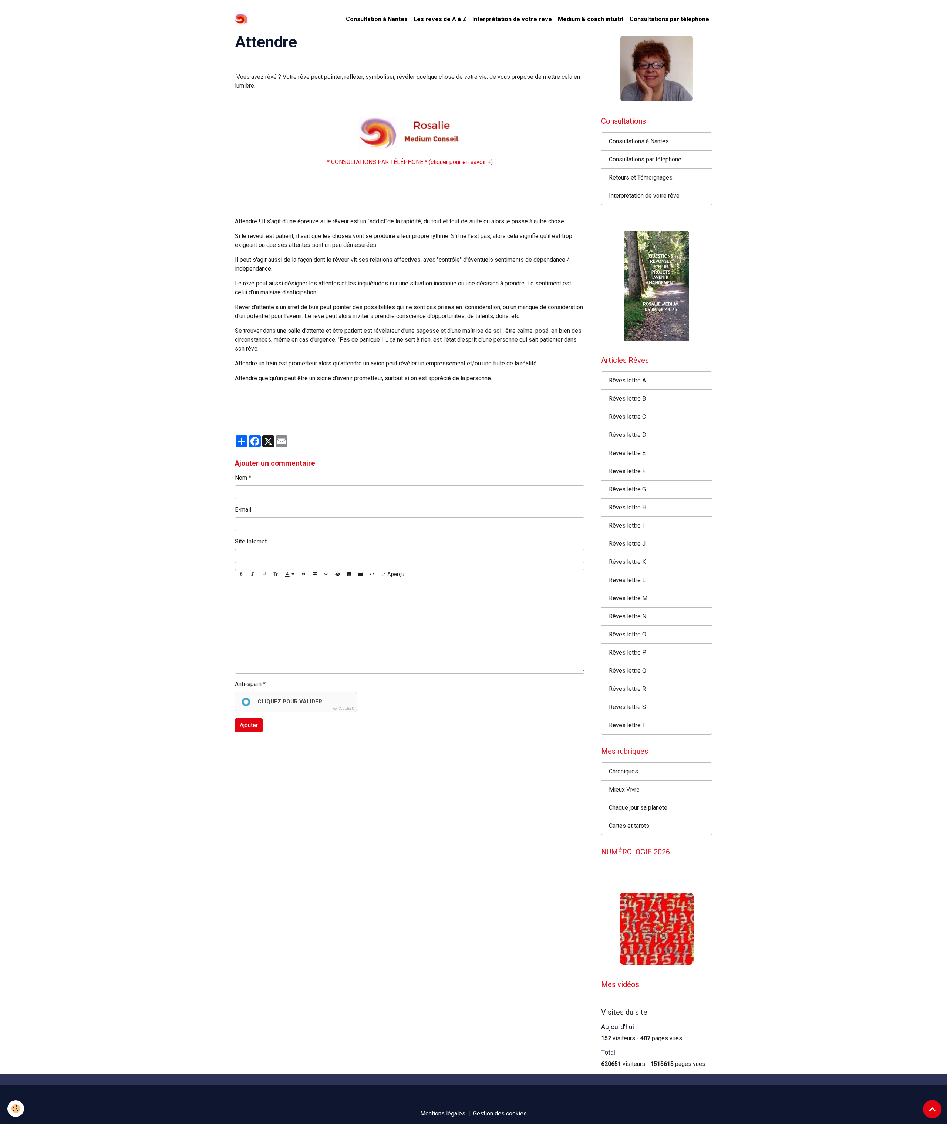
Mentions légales (442, 1113)
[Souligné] (264, 574)
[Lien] (326, 574)
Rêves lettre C (627, 416)
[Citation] (303, 574)
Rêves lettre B (627, 398)
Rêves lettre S (627, 706)
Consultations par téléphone (669, 19)
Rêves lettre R (627, 688)
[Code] (372, 574)
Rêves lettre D (627, 434)
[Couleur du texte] (290, 574)
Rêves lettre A (627, 380)
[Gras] (241, 574)
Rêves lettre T (627, 725)
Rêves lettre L (627, 579)
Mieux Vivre (624, 789)
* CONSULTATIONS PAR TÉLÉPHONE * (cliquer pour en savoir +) (410, 161)
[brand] (243, 19)
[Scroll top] (932, 1109)
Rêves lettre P (627, 652)
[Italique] (253, 574)
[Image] (349, 574)
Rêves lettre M (628, 598)
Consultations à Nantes (639, 141)
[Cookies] (15, 1108)
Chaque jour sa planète (638, 807)
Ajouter (249, 725)
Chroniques (623, 771)
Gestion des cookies (500, 1113)
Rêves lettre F (627, 471)
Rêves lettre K (627, 561)
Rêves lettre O (627, 634)
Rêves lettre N (627, 616)
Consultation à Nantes (377, 19)
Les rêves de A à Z (440, 19)
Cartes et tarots (629, 825)
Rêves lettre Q (627, 670)
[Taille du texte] (276, 574)
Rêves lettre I (626, 525)
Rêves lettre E (627, 452)
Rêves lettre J (627, 543)
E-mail (243, 509)
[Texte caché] (338, 574)
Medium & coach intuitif (591, 19)
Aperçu (395, 574)
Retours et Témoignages (641, 177)
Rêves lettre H (627, 507)
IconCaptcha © (343, 708)
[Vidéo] (361, 574)
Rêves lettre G (627, 489)
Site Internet (251, 541)
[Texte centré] (315, 574)
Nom (241, 477)
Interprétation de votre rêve (512, 19)
